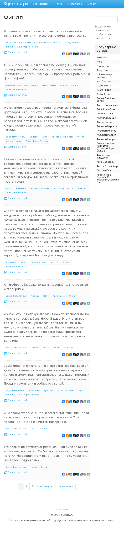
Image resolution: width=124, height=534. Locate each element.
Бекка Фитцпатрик (16, 296)
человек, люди (14, 141)
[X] (74, 54)
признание (59, 296)
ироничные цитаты (49, 43)
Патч (46, 296)
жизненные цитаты (16, 85)
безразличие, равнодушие (20, 43)
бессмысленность (15, 137)
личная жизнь (38, 262)
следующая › (45, 486)
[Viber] (81, 54)
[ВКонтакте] (63, 54)
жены (23, 262)
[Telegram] (88, 54)
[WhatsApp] (84, 54)
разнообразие (65, 391)
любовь (35, 296)
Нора (34, 467)
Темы (58, 4)
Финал (9, 47)
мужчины (48, 391)
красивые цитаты (63, 189)
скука (81, 391)
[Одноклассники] (67, 54)
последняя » (65, 486)
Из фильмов (74, 4)
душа (8, 189)
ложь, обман (72, 43)
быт (45, 137)
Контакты (62, 509)
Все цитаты (41, 4)
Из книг (91, 4)
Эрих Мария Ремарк (28, 47)
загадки (45, 189)
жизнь (34, 85)
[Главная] (17, 3)
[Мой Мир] (70, 54)
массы (63, 85)
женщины (21, 189)
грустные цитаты (15, 391)
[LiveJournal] (77, 54)
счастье (54, 262)
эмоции (68, 348)
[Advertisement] (107, 233)
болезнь (34, 137)
